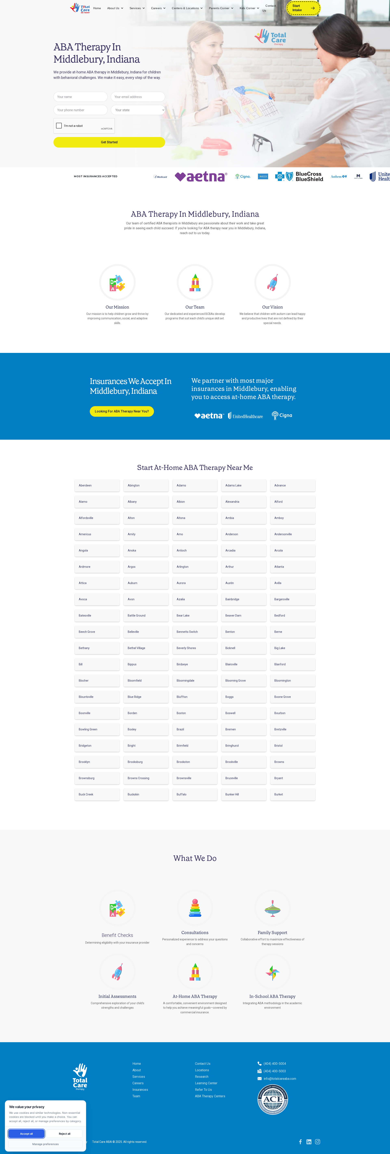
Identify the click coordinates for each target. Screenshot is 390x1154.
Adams (181, 485)
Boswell (230, 713)
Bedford (279, 615)
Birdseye (182, 664)
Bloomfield (135, 680)
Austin (229, 583)
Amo (180, 534)
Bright (131, 745)
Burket (278, 794)
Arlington (182, 566)
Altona (181, 518)
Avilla (277, 583)
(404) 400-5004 (275, 1064)
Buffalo (181, 794)
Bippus (132, 664)
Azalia (181, 599)
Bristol (278, 745)
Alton (131, 518)
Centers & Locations (185, 8)
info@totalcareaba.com (280, 1079)
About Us (113, 8)
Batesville (85, 615)
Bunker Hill (232, 794)
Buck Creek (86, 794)
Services (135, 8)
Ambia (229, 518)
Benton (230, 631)
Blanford (280, 664)
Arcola (278, 550)
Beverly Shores (186, 648)
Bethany (84, 648)
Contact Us (269, 8)
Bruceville (231, 778)
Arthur (229, 566)
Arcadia (230, 550)
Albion (181, 501)
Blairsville (231, 664)
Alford (278, 501)
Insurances (140, 1090)
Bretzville (280, 729)
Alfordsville (86, 518)
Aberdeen (85, 485)
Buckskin (133, 794)
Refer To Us (203, 1090)
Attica (83, 583)
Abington (134, 485)
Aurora (181, 583)
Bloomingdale (185, 680)
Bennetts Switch (187, 631)
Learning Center (206, 1083)
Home (97, 8)
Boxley (132, 729)
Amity (131, 534)
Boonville (84, 713)
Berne (278, 631)
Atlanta (279, 566)
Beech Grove (87, 631)
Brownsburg (86, 778)
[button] (115, 8)
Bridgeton (85, 745)
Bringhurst (232, 745)
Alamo (83, 501)
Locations (202, 1070)
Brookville (231, 762)
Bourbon (279, 713)
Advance (280, 485)
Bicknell (230, 648)
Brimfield (182, 745)
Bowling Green (88, 729)
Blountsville (86, 696)
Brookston (183, 762)
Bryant (278, 778)
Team (136, 1096)
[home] (80, 8)
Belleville (133, 631)
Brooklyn (84, 762)
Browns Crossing (138, 778)
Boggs (229, 696)
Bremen (230, 729)
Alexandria (232, 501)
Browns (279, 762)
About (136, 1070)
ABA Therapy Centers (210, 1096)
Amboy (279, 518)
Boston (181, 713)
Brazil (180, 729)
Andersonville (283, 534)
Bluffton (182, 696)
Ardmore (84, 566)
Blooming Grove (235, 680)
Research (201, 1077)
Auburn (132, 583)
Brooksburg (135, 762)
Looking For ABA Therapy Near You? (122, 411)
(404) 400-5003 (275, 1071)
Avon (131, 599)
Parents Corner (219, 8)
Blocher (84, 680)
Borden (132, 713)
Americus (85, 534)
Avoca (83, 599)
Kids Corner (248, 8)
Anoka (132, 550)
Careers (156, 8)
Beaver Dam (233, 615)
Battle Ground (136, 615)
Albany (132, 501)
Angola (83, 550)
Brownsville (184, 778)
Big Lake (279, 648)
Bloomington (282, 680)
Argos (131, 566)
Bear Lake (183, 615)
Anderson (231, 534)
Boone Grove (282, 696)
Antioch (182, 550)
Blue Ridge (134, 696)
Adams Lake (233, 485)
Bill (80, 664)
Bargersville (281, 599)
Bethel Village (136, 648)
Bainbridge (232, 599)
